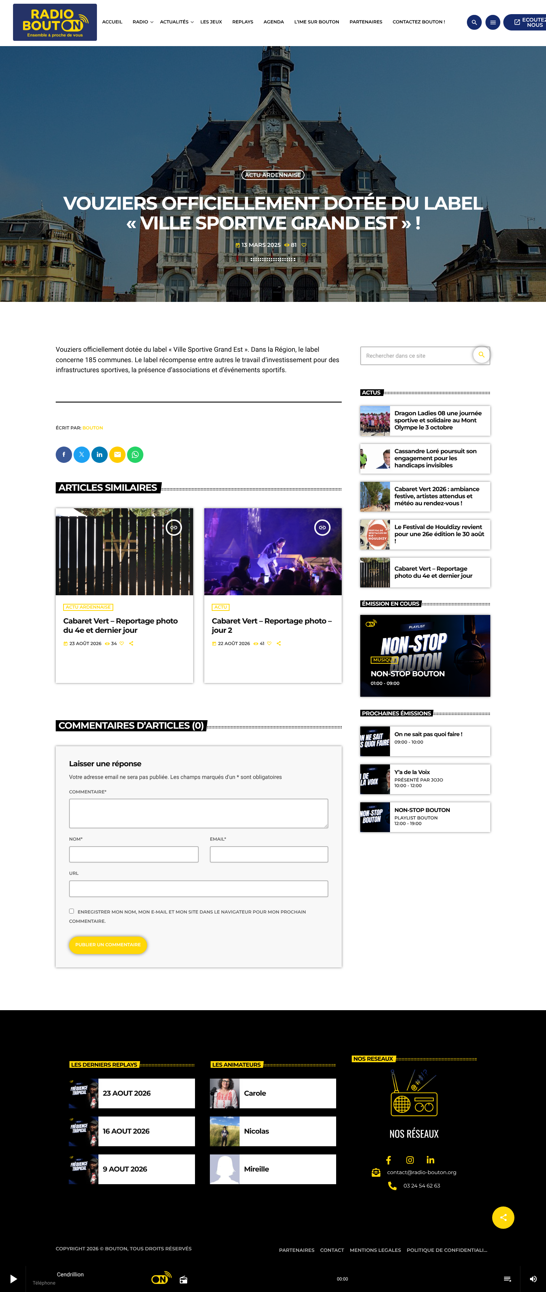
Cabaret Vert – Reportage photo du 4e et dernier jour (120, 626)
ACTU (220, 607)
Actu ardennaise (273, 174)
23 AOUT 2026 (126, 1093)
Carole (255, 1093)
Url (73, 873)
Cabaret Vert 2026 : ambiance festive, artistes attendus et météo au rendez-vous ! (436, 496)
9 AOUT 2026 (125, 1169)
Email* (218, 839)
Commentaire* (87, 792)
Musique (384, 660)
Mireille (256, 1169)
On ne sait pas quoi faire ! (428, 734)
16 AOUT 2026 (126, 1131)
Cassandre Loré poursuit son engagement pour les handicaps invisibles (435, 458)
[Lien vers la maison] (55, 22)
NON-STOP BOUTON (408, 674)
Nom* (75, 839)
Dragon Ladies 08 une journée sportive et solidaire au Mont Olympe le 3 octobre (438, 420)
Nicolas (256, 1131)
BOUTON (92, 428)
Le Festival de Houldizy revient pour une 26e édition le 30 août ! (439, 534)
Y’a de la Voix (412, 772)
